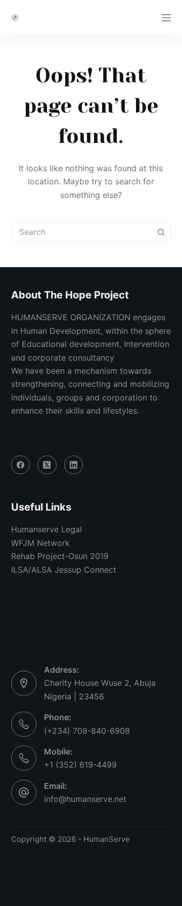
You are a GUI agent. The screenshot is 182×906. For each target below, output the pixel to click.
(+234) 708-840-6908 (87, 731)
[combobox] (82, 232)
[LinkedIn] (73, 465)
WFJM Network (40, 543)
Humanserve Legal (46, 529)
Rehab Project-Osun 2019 (60, 556)
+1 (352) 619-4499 (80, 765)
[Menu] (166, 17)
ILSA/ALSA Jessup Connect (63, 570)
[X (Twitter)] (47, 465)
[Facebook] (20, 465)
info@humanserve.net (85, 799)
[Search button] (160, 231)
